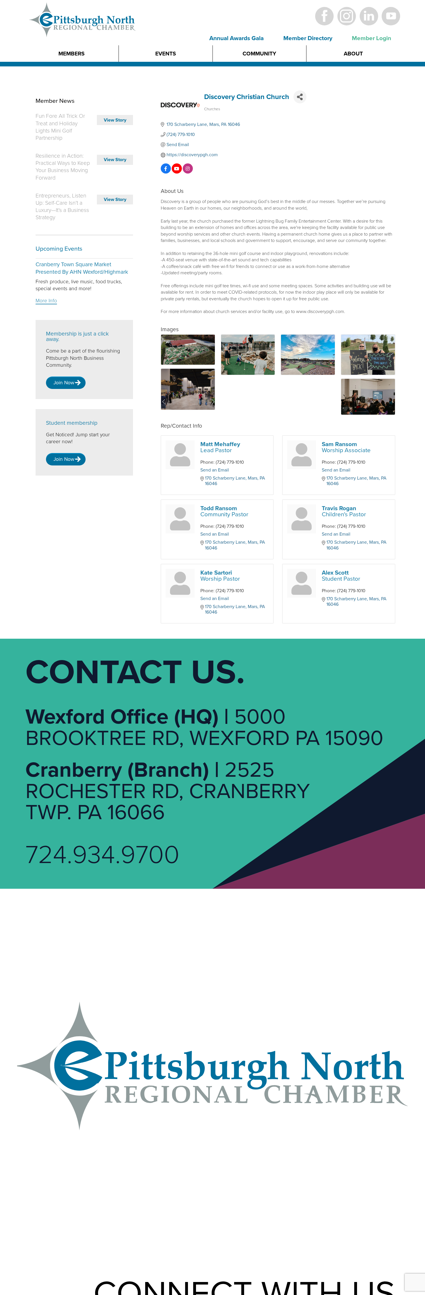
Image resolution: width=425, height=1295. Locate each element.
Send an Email (214, 470)
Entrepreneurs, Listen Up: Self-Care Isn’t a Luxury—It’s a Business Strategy (62, 206)
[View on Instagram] (188, 172)
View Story (115, 120)
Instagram (346, 16)
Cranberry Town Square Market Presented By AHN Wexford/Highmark (82, 268)
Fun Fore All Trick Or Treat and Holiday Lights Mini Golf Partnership (60, 127)
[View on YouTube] (177, 172)
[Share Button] (299, 96)
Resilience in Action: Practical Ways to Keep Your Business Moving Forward (63, 166)
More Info (46, 301)
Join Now (63, 383)
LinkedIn (368, 16)
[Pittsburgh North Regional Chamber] (83, 30)
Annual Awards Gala (236, 38)
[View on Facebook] (166, 172)
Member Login (371, 38)
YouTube (391, 16)
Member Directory (307, 38)
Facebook (324, 16)
